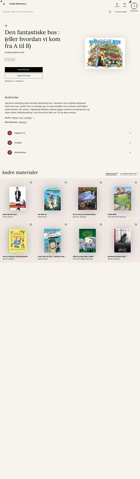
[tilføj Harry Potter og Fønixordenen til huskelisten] (101, 182)
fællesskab (15, 118)
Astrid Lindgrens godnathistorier (15, 256)
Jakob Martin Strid (15, 52)
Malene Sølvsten (114, 259)
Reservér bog (23, 70)
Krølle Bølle (112, 214)
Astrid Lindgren (8, 259)
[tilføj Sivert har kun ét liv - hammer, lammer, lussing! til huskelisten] (66, 224)
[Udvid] (33, 118)
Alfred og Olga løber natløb (83, 256)
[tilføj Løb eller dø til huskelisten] (66, 182)
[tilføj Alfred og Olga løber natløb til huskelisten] (101, 224)
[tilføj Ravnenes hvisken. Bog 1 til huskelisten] (136, 224)
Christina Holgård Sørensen (83, 259)
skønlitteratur (23, 122)
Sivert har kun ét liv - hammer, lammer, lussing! (51, 256)
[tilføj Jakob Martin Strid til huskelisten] (31, 182)
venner (21, 118)
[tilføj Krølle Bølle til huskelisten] (136, 182)
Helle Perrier (42, 217)
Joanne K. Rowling (79, 217)
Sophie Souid (42, 259)
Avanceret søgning (121, 12)
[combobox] (56, 12)
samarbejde (28, 118)
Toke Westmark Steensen (117, 217)
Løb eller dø (42, 214)
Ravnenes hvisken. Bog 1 (117, 256)
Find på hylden (23, 76)
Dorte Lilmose (8, 217)
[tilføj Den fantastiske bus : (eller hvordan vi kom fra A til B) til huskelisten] (6, 25)
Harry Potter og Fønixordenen (84, 214)
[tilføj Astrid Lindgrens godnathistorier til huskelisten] (31, 224)
